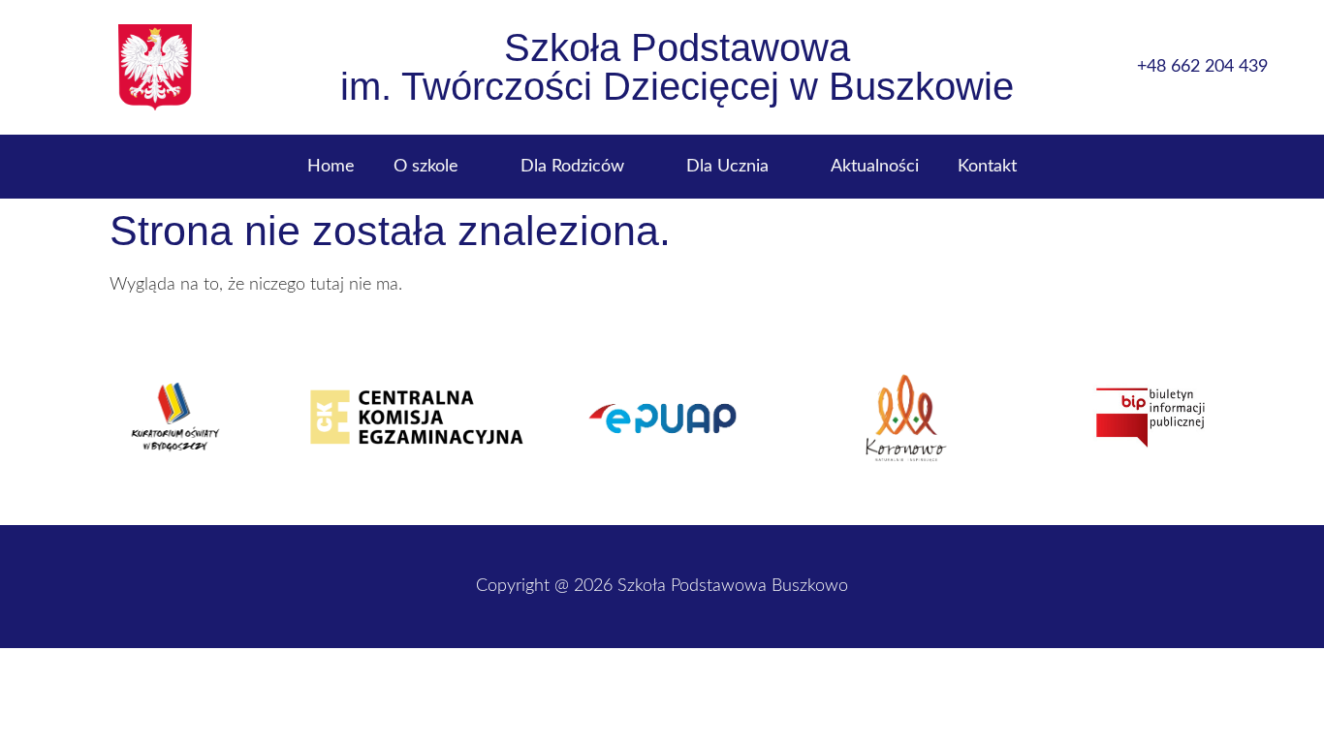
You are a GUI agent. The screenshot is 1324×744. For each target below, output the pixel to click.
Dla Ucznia (727, 166)
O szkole (426, 166)
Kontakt (987, 166)
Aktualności (875, 166)
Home (331, 166)
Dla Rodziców (572, 166)
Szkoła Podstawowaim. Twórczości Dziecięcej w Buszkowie (677, 67)
